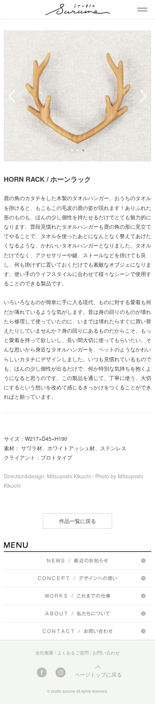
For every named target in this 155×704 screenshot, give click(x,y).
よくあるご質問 (73, 652)
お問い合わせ (106, 652)
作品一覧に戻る (77, 521)
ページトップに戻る (98, 674)
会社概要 (44, 652)
